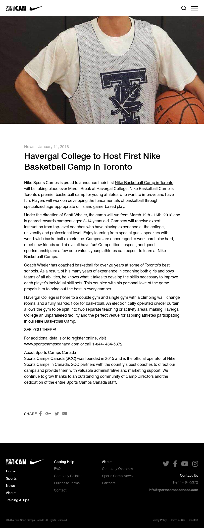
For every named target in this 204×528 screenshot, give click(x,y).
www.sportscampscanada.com (51, 344)
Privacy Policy (159, 520)
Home (10, 471)
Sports (11, 478)
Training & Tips (17, 500)
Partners (108, 483)
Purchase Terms (67, 483)
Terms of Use (178, 520)
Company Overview (117, 469)
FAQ (57, 469)
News (29, 146)
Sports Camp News (117, 476)
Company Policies (68, 476)
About (11, 492)
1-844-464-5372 (185, 482)
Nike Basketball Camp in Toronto (144, 182)
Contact (60, 490)
